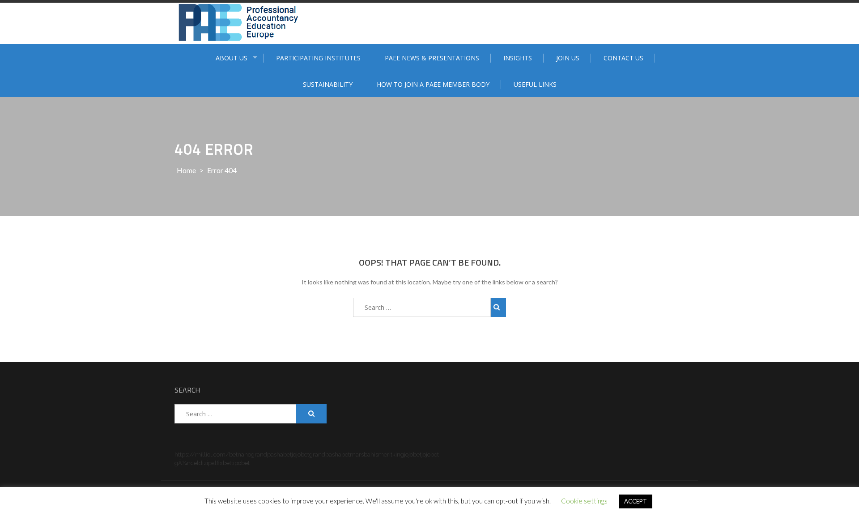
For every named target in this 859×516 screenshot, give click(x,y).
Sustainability (328, 84)
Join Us (567, 58)
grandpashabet (271, 454)
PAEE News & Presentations (432, 58)
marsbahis (364, 454)
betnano (240, 454)
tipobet (240, 463)
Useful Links (535, 84)
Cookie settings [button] (584, 501)
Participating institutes (318, 58)
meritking (391, 454)
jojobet (300, 454)
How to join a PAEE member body (433, 84)
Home (186, 170)
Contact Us (623, 58)
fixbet (224, 463)
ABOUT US (231, 58)
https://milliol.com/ (201, 454)
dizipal (208, 463)
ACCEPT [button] (635, 501)
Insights (517, 58)
